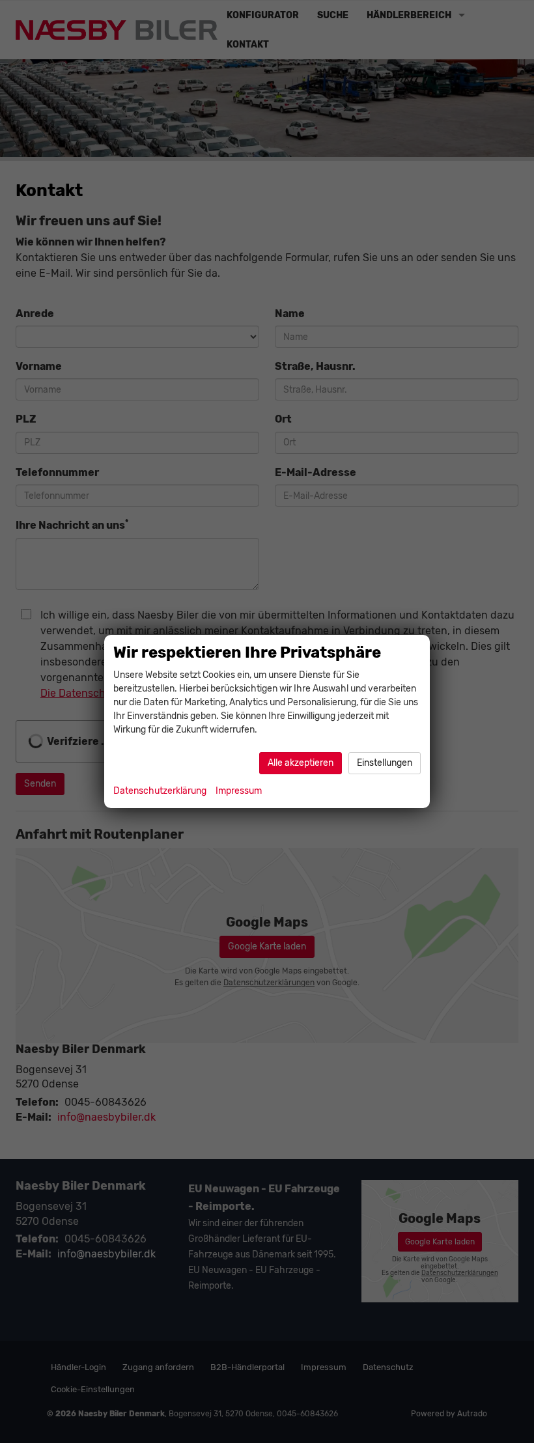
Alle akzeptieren (300, 762)
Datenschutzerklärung (159, 790)
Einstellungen (384, 762)
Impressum (239, 790)
